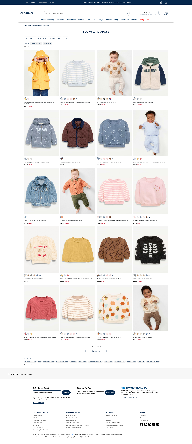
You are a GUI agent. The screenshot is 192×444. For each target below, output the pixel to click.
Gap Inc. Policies (87, 437)
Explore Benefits (71, 420)
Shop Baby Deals (48, 361)
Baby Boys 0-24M (30, 361)
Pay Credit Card (71, 415)
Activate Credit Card (72, 422)
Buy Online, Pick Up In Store (41, 430)
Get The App (144, 420)
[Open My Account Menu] (161, 2)
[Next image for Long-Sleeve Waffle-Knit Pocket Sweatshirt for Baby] (165, 132)
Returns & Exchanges (39, 420)
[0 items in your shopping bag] (166, 2)
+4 (113, 99)
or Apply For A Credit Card (74, 427)
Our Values (109, 420)
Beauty (134, 19)
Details (129, 2)
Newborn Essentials (153, 361)
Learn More (132, 398)
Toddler (108, 19)
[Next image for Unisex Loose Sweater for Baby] (129, 73)
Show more (27, 364)
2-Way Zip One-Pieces (95, 361)
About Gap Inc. (119, 434)
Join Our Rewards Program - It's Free (77, 425)
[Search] (127, 13)
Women (81, 19)
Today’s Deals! (145, 19)
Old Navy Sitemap (111, 415)
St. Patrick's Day (120, 361)
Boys (101, 19)
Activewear (71, 19)
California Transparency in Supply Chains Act (67, 437)
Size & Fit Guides (38, 427)
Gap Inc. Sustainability (113, 422)
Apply (123, 398)
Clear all (26, 43)
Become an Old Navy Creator (114, 425)
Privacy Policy (38, 402)
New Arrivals (82, 361)
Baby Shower (131, 361)
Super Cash (109, 427)
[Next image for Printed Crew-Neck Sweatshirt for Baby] (165, 191)
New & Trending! (47, 19)
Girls (94, 19)
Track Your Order (38, 422)
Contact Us (143, 415)
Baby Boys (27, 25)
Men (88, 19)
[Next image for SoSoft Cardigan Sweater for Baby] (92, 191)
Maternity (125, 19)
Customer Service (38, 415)
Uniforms (60, 19)
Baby (116, 19)
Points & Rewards (71, 418)
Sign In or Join (121, 2)
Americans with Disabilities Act (42, 437)
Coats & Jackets (37, 25)
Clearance (73, 361)
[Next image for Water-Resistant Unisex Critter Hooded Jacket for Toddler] (56, 73)
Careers (108, 418)
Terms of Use (99, 434)
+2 (76, 99)
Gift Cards (36, 425)
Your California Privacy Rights (84, 434)
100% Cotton (108, 361)
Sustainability (108, 434)
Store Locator (144, 418)
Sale (39, 361)
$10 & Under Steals (62, 361)
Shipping (35, 418)
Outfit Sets (141, 361)
